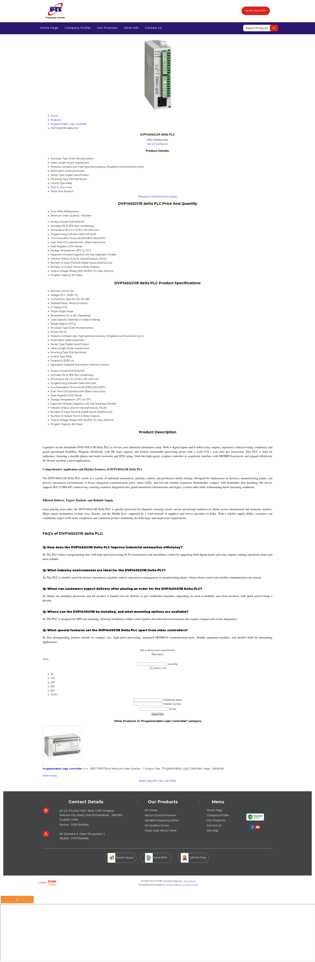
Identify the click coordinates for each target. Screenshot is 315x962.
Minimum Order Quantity (65, 215)
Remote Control (60, 290)
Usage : (213, 768)
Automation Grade (61, 340)
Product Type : (173, 768)
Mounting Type (59, 352)
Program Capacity (61, 275)
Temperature (58, 315)
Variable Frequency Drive (162, 820)
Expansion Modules (62, 254)
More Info (131, 28)
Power (54, 331)
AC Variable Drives (157, 825)
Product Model (59, 221)
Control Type (58, 356)
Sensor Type (58, 344)
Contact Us (153, 28)
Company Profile (77, 28)
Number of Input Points (64, 262)
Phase (54, 311)
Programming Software (64, 234)
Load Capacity (59, 319)
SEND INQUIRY (148, 780)
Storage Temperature (63, 250)
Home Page (49, 28)
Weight (55, 323)
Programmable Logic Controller (62, 768)
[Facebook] (252, 829)
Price (53, 211)
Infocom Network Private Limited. (182, 884)
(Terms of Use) (189, 881)
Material (55, 303)
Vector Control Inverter (160, 815)
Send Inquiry (255, 10)
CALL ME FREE (167, 780)
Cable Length (58, 348)
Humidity (56, 225)
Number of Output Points (65, 266)
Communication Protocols (66, 238)
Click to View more (61, 187)
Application (57, 364)
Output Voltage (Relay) (64, 270)
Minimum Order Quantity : (128, 768)
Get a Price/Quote (157, 144)
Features (56, 336)
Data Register (59, 246)
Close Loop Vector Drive (161, 830)
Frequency (57, 360)
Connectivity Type (61, 299)
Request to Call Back (150, 196)
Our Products (107, 28)
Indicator (56, 258)
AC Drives (151, 810)
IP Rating (56, 307)
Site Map (212, 830)
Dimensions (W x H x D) (64, 230)
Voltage (55, 295)
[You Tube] (257, 829)
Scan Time (57, 242)
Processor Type (59, 327)
